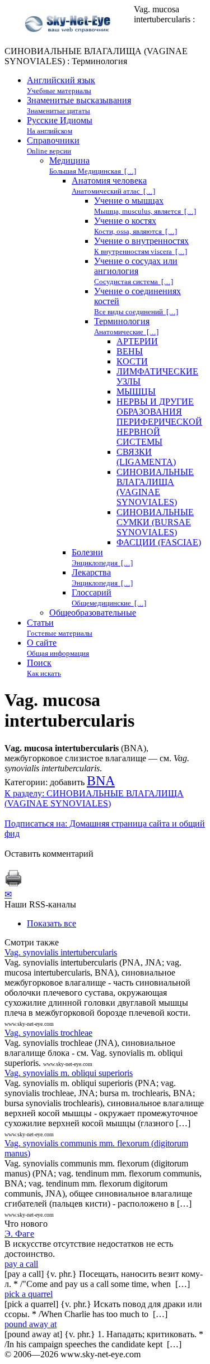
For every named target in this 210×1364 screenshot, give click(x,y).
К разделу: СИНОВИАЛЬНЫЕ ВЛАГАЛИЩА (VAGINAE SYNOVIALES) (94, 798)
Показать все (51, 923)
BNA (101, 781)
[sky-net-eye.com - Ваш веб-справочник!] (69, 41)
